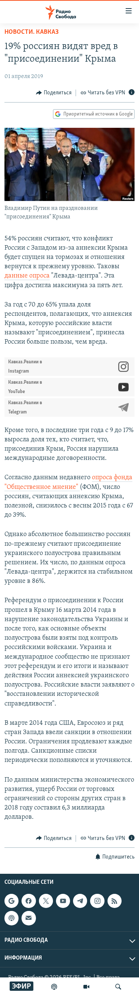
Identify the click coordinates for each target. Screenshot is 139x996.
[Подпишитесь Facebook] (28, 901)
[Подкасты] (11, 918)
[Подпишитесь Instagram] (97, 901)
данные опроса (27, 276)
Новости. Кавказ (31, 32)
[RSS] (114, 901)
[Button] (54, 93)
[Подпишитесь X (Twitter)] (46, 901)
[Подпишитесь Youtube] (63, 901)
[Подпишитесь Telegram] (80, 901)
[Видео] (86, 986)
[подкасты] (54, 986)
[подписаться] (28, 918)
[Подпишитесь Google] (11, 901)
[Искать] (118, 986)
